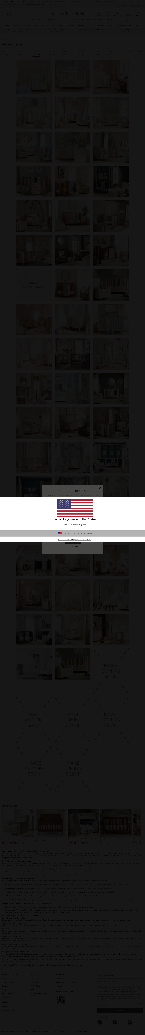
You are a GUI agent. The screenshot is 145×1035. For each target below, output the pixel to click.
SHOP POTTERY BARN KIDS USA (78, 533)
